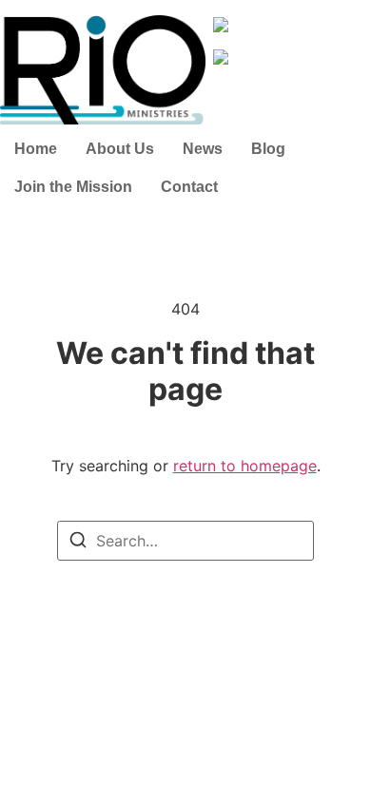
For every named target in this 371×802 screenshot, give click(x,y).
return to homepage (245, 465)
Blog (268, 149)
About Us (120, 149)
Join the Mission (73, 187)
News (203, 149)
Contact (189, 187)
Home (35, 149)
